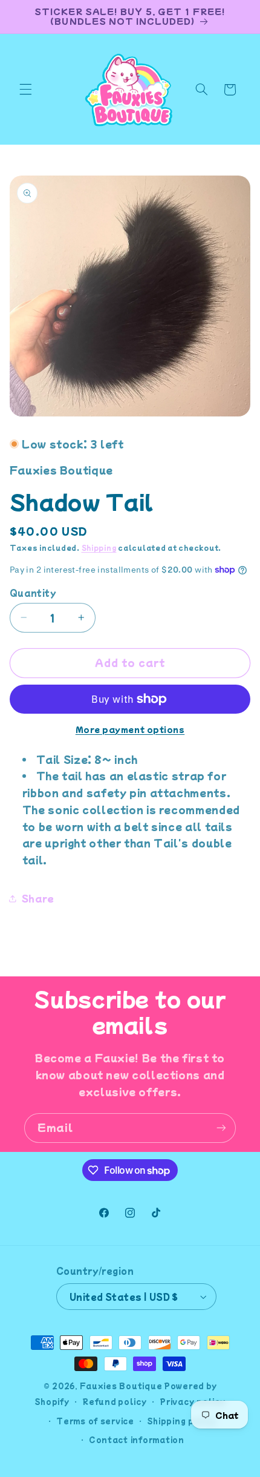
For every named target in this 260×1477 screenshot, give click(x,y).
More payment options (130, 729)
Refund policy (114, 1401)
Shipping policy (181, 1421)
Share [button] (38, 898)
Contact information (136, 1439)
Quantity (33, 593)
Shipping (99, 547)
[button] (25, 90)
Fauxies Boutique (121, 1385)
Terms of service (95, 1421)
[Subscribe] (221, 1128)
